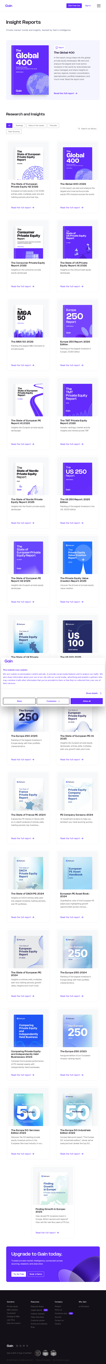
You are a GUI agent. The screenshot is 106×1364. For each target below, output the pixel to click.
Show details (92, 693)
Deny (19, 701)
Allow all (87, 701)
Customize (51, 701)
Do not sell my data (61, 1360)
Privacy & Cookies (43, 1360)
